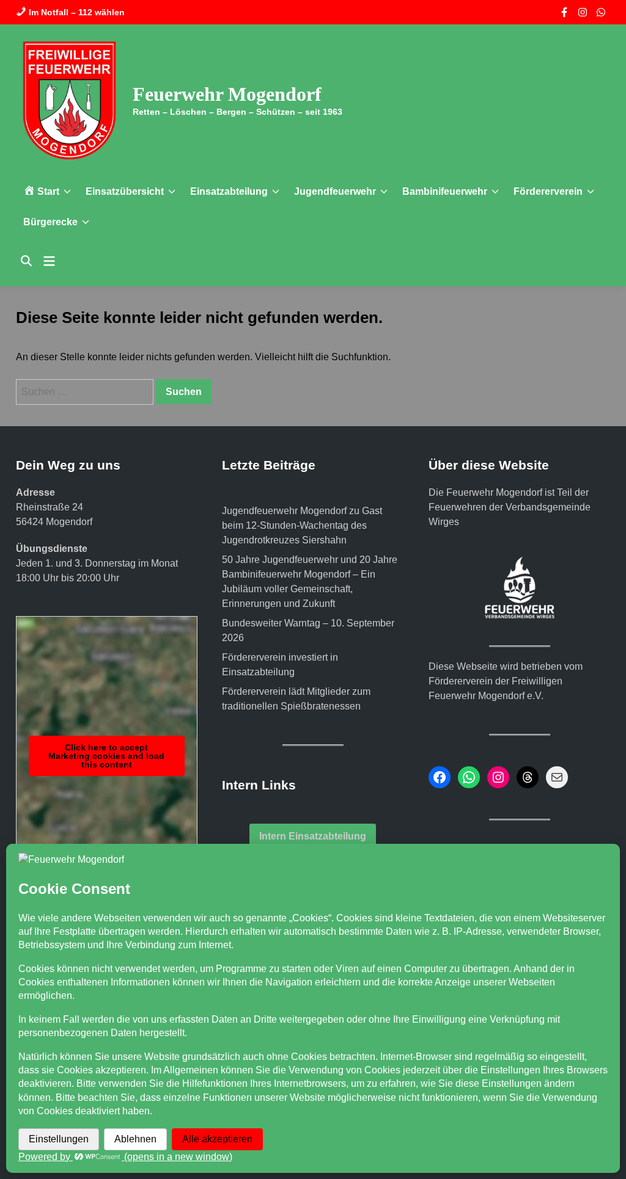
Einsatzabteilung (229, 191)
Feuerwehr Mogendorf (227, 94)
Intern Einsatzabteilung (312, 836)
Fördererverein (548, 191)
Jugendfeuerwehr (335, 191)
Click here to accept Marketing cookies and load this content (106, 755)
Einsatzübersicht (125, 191)
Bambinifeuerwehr (444, 191)
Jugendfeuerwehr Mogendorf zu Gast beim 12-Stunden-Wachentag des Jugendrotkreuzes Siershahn (302, 525)
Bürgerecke (50, 222)
